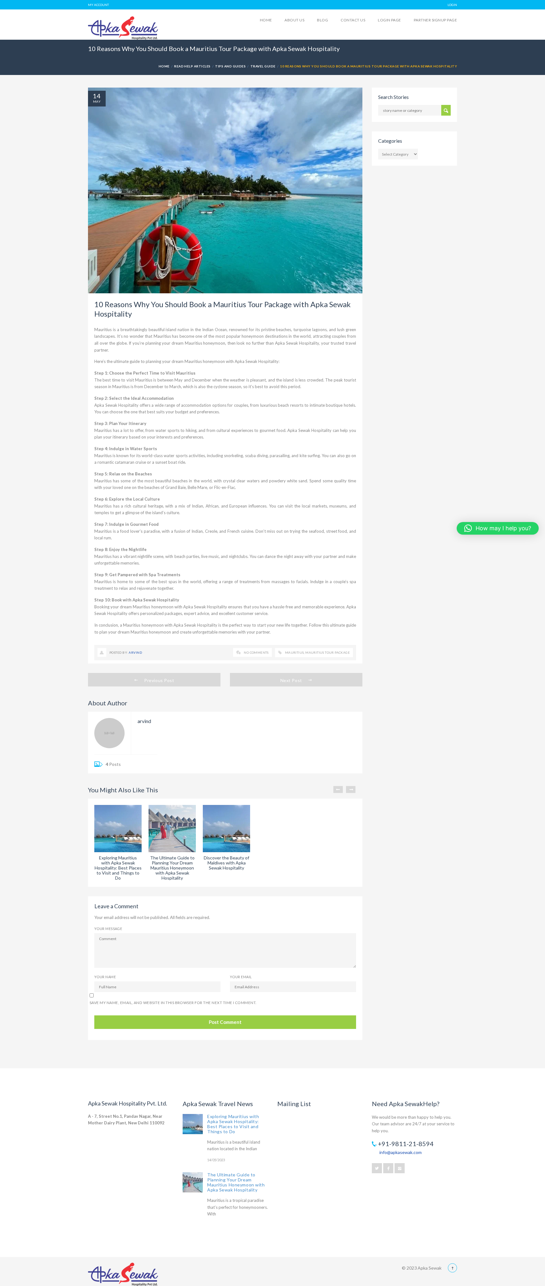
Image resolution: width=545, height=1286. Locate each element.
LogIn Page (389, 20)
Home (266, 20)
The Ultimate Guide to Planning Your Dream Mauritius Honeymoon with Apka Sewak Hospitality (236, 1182)
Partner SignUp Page (435, 20)
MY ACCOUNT (98, 5)
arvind (135, 652)
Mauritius (294, 652)
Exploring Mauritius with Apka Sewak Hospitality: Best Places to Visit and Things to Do (233, 1124)
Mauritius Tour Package (327, 652)
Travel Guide (263, 66)
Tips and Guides (230, 66)
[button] (498, 528)
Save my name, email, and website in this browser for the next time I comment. (173, 1002)
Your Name (105, 977)
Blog (322, 20)
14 (97, 96)
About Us (294, 20)
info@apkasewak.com (400, 1152)
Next (350, 789)
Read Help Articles (192, 66)
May (97, 101)
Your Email (241, 977)
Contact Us (353, 20)
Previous (338, 789)
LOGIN (452, 5)
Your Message (108, 929)
